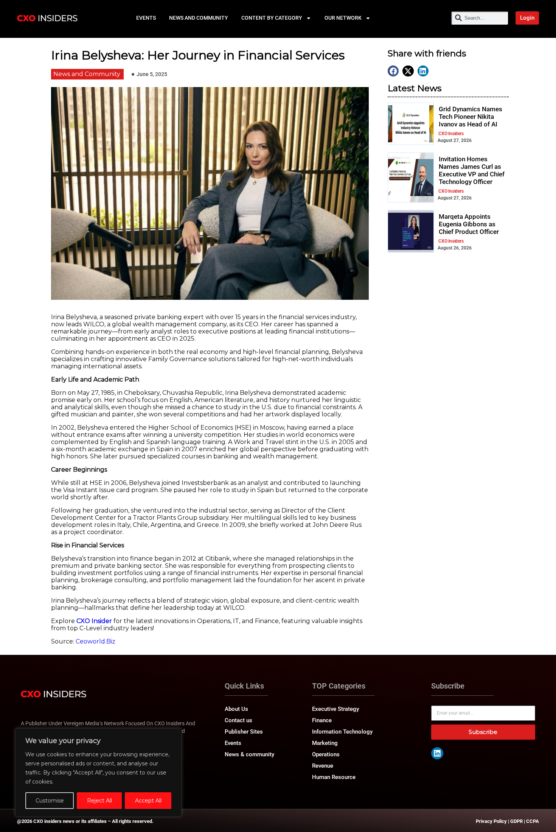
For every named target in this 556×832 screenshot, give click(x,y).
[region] (98, 772)
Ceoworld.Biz (95, 641)
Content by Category (271, 18)
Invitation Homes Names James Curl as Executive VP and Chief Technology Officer (472, 170)
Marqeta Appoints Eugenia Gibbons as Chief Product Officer (469, 224)
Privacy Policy (491, 821)
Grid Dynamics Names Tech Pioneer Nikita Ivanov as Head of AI (470, 117)
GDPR (516, 821)
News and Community (198, 18)
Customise (50, 800)
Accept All (148, 800)
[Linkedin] (437, 753)
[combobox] (479, 18)
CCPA (532, 821)
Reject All (99, 800)
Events (146, 18)
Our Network (343, 18)
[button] (393, 70)
